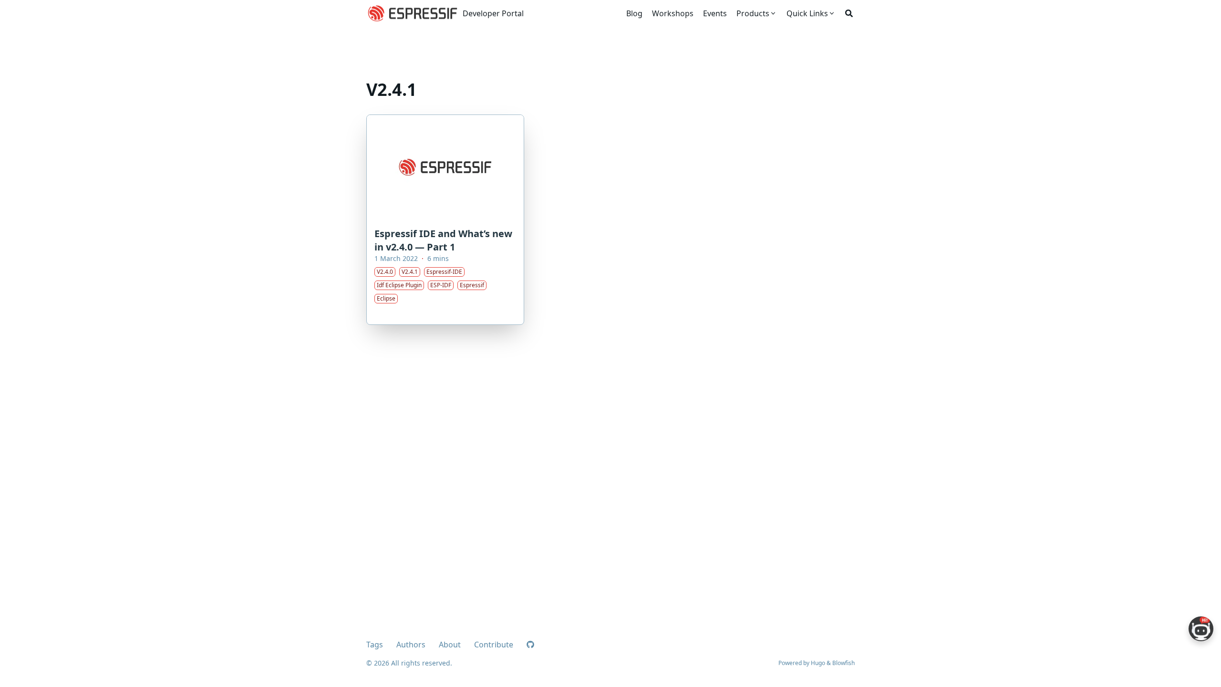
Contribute (493, 644)
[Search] (849, 13)
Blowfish (843, 663)
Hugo (818, 663)
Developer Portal (493, 13)
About (450, 644)
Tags (374, 644)
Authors (410, 644)
